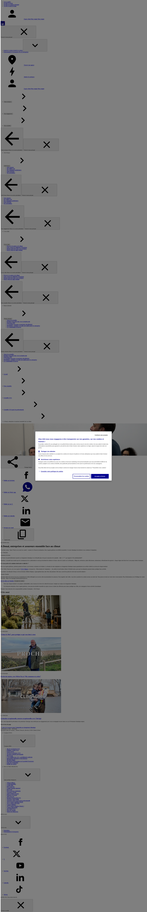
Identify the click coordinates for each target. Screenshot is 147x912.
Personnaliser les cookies (81, 476)
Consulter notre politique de (52, 471)
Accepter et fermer (100, 476)
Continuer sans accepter (101, 435)
